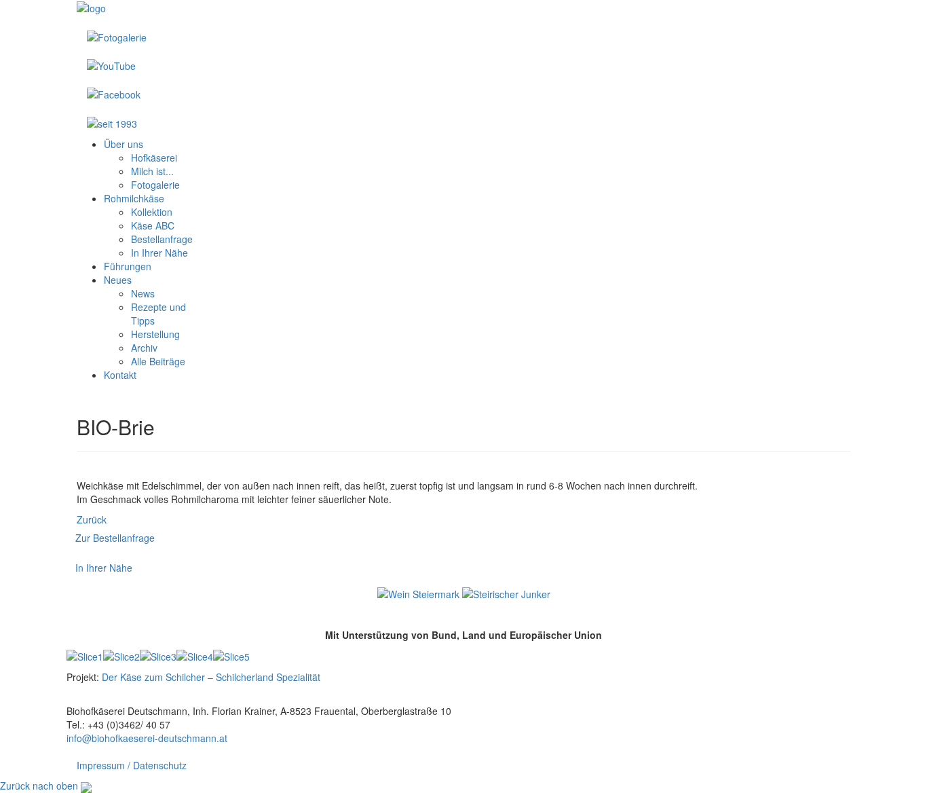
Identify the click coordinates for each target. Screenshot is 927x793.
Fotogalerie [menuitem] (155, 184)
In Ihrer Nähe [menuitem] (159, 252)
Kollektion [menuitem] (151, 212)
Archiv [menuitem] (144, 347)
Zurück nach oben (39, 785)
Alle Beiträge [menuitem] (158, 361)
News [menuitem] (143, 293)
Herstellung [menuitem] (155, 334)
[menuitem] (123, 144)
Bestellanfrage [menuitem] (162, 239)
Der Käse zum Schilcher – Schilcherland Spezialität (211, 677)
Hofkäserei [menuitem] (154, 157)
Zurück (92, 519)
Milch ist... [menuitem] (152, 171)
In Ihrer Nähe (103, 567)
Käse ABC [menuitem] (152, 225)
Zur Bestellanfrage (115, 538)
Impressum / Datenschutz (132, 765)
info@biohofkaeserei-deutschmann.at (147, 738)
